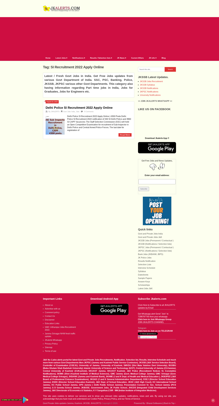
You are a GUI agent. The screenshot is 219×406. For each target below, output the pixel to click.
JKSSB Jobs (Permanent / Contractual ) (156, 240)
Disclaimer (49, 320)
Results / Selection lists (100, 58)
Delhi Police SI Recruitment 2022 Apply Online (79, 107)
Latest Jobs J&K (145, 288)
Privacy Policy (51, 344)
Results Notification (147, 261)
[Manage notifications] (213, 400)
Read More (125, 135)
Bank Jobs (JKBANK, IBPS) (150, 254)
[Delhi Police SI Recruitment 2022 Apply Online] (55, 125)
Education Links (52, 323)
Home (47, 58)
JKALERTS (55, 112)
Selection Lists (144, 264)
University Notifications (150, 95)
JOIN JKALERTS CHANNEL (151, 322)
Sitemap (48, 347)
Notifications (78, 58)
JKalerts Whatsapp (53, 340)
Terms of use (50, 351)
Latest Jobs (61, 58)
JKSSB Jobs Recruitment (151, 81)
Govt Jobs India (69, 112)
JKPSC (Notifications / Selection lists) (155, 251)
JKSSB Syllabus (147, 85)
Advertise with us (52, 309)
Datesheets (143, 275)
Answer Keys (144, 282)
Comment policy (52, 312)
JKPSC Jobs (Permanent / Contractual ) (156, 247)
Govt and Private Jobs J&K (150, 237)
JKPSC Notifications (149, 92)
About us (49, 305)
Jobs (77, 112)
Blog (164, 58)
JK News (121, 58)
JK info (152, 58)
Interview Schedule (146, 268)
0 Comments (89, 112)
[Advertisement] (109, 36)
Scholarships (144, 285)
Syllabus (142, 271)
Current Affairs (137, 58)
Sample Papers (145, 278)
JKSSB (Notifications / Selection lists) (155, 244)
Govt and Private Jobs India (150, 234)
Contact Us (50, 316)
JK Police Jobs (144, 258)
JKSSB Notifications (149, 88)
